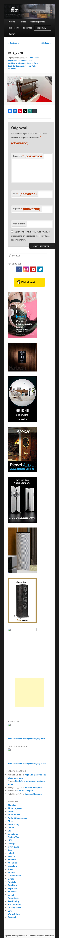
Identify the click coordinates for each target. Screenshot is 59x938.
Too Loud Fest (14, 904)
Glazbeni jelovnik (37, 21)
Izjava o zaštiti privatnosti (16, 935)
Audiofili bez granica (17, 817)
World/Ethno (14, 914)
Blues (10, 821)
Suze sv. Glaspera (33, 787)
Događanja (13, 833)
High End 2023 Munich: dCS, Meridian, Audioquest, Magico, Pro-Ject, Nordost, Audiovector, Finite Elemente (23, 64)
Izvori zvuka (13, 846)
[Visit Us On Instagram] (25, 272)
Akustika (12, 805)
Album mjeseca (15, 808)
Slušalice (12, 891)
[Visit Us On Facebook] (18, 272)
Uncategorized (14, 907)
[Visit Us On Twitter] (40, 272)
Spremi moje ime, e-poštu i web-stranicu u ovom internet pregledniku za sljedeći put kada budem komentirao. (30, 235)
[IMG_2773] (29, 89)
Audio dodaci (14, 814)
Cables (11, 827)
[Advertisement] (29, 692)
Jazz (10, 849)
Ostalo (11, 878)
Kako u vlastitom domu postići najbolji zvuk (26, 738)
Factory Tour (14, 837)
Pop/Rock (12, 885)
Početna (11, 21)
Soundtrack (13, 898)
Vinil (10, 910)
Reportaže (27, 27)
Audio (10, 811)
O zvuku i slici (14, 875)
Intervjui (12, 843)
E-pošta (26, 208)
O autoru (12, 33)
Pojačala (12, 881)
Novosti (23, 21)
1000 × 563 (33, 57)
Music (10, 869)
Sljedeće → (46, 43)
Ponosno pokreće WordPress (41, 935)
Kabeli (11, 853)
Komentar (27, 156)
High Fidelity (13, 27)
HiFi (10, 840)
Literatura (12, 865)
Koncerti (12, 859)
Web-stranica (19, 223)
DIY (9, 830)
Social (11, 894)
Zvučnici (12, 917)
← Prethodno (13, 43)
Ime (25, 193)
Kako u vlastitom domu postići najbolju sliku (27, 763)
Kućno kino (13, 862)
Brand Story (13, 824)
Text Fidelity (13, 901)
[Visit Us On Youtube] (33, 272)
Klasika (11, 856)
